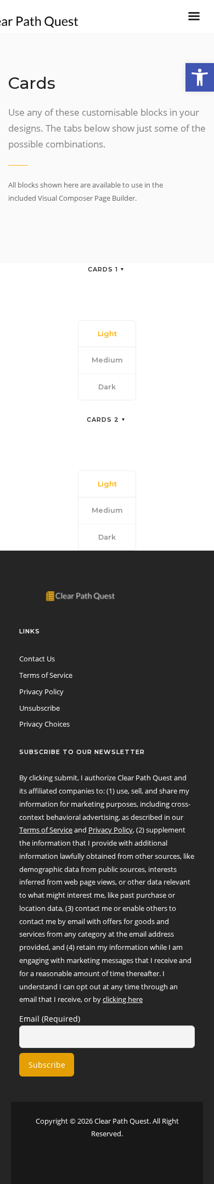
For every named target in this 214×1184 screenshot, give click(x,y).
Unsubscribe (39, 708)
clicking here (123, 999)
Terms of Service (45, 675)
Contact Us (37, 659)
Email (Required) (49, 1018)
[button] (199, 77)
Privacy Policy (41, 691)
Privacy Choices (44, 724)
